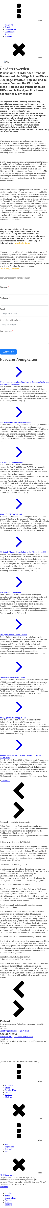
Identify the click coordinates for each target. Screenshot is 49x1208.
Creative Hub (10, 29)
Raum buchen (9, 1175)
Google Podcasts (22, 1031)
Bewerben (4, 1187)
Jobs (7, 1144)
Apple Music (11, 1031)
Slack (2, 1175)
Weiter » (6, 781)
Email (2, 309)
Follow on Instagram (8, 1037)
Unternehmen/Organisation (10, 320)
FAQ (7, 1151)
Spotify (3, 1031)
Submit (24, 1055)
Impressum (9, 1147)
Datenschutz (10, 1149)
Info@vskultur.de (22, 242)
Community (9, 32)
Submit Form (8, 352)
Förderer (8, 36)
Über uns (8, 34)
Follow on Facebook (24, 1037)
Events (7, 27)
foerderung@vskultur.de (9, 268)
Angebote (9, 25)
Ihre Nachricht (5, 331)
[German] (6, 62)
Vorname (3, 287)
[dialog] (24, 1197)
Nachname (4, 298)
